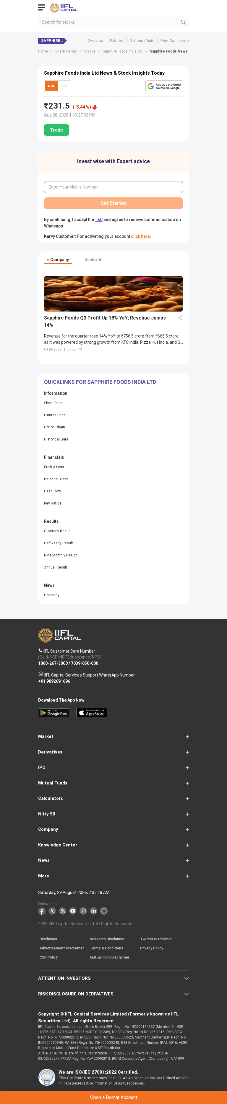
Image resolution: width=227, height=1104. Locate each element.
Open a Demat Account (113, 563)
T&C (72, 577)
